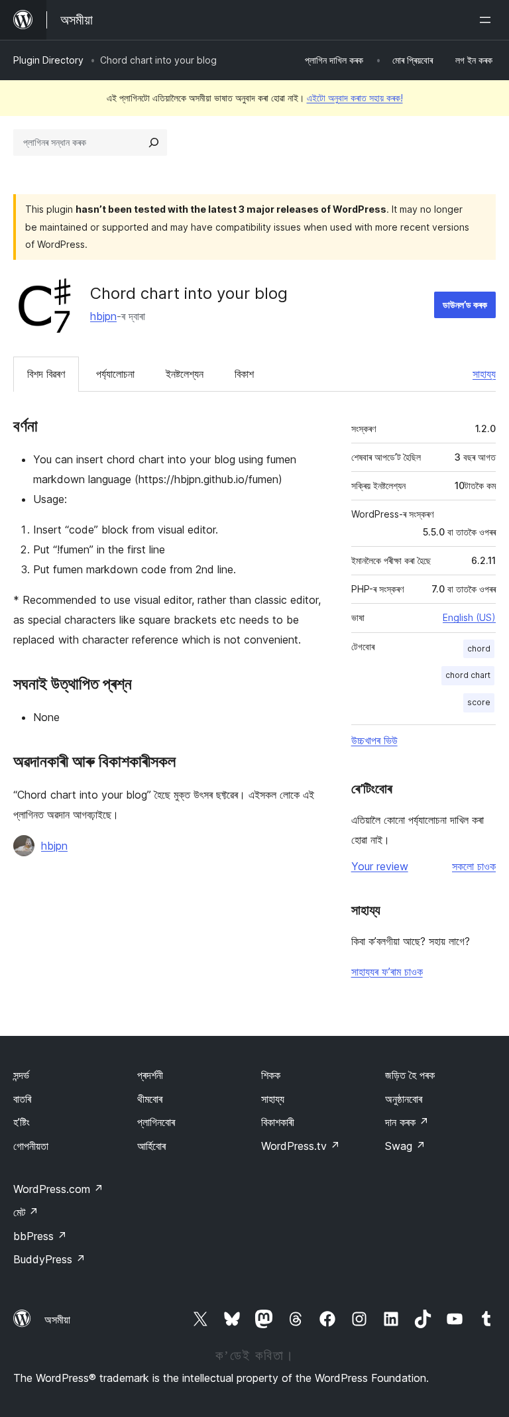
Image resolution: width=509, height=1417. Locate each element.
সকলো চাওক (474, 866)
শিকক (270, 1075)
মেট (25, 1212)
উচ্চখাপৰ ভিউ (374, 740)
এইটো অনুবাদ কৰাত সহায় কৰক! (355, 97)
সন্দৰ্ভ (21, 1075)
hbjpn (103, 316)
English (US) (469, 617)
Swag (405, 1146)
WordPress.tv (300, 1146)
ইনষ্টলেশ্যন (184, 373)
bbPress (40, 1236)
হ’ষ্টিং (21, 1122)
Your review (379, 866)
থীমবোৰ (149, 1098)
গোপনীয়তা (30, 1146)
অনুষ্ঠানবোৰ (403, 1098)
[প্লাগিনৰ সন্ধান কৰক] (154, 142)
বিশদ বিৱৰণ (46, 373)
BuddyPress (49, 1259)
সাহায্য (484, 373)
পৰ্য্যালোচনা (115, 373)
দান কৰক (407, 1122)
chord (478, 648)
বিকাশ (244, 373)
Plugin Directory (48, 60)
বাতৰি (22, 1098)
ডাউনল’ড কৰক (465, 304)
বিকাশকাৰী (277, 1122)
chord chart (467, 675)
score (478, 702)
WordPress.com (58, 1189)
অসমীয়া (57, 1319)
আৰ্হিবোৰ (151, 1146)
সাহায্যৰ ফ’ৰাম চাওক (387, 971)
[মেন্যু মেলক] (488, 20)
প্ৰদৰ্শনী (150, 1075)
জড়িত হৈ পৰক (410, 1075)
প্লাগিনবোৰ (156, 1122)
